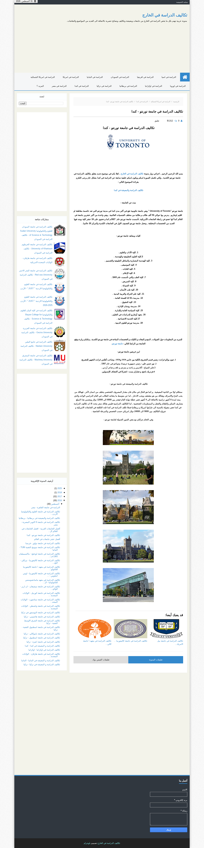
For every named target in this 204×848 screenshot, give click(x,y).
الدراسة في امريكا (71, 77)
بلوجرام (87, 843)
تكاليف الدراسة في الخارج (164, 15)
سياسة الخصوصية (182, 2)
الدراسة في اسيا (169, 77)
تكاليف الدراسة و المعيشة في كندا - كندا (42, 646)
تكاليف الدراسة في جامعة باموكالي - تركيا (42, 633)
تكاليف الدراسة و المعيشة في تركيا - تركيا (42, 664)
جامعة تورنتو (117, 343)
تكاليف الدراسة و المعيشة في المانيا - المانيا (40, 660)
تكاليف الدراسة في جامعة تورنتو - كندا (43, 535)
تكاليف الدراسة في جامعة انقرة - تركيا (43, 642)
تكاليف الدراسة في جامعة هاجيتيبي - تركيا (42, 616)
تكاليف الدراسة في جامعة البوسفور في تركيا (40, 612)
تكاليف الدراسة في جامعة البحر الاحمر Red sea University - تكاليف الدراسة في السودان (35, 274)
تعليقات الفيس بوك (100, 659)
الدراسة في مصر (59, 86)
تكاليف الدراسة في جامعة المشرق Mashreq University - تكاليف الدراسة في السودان (35, 359)
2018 (59, 492)
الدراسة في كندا (82, 86)
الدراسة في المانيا (95, 77)
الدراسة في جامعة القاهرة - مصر (45, 507)
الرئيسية (176, 101)
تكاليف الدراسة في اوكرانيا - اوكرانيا (44, 650)
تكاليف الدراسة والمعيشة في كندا (128, 190)
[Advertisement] (76, 46)
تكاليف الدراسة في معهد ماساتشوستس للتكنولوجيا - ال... (42, 581)
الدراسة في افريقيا (145, 77)
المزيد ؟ (40, 86)
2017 (59, 496)
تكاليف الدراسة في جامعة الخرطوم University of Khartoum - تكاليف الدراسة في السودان (37, 248)
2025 (59, 488)
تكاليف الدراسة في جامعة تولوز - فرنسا (43, 543)
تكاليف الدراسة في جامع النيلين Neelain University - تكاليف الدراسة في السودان (36, 346)
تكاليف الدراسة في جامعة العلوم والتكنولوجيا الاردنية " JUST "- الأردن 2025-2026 (36, 301)
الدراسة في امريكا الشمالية (43, 77)
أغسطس (55, 504)
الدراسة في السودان (120, 77)
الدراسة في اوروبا (178, 86)
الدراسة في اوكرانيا (153, 86)
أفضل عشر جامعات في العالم (47, 539)
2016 (59, 500)
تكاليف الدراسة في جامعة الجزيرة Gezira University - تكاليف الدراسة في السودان (36, 332)
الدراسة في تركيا (104, 86)
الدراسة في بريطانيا (128, 86)
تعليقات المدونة (156, 659)
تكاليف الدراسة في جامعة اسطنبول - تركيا (41, 637)
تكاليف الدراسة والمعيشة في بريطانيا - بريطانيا (39, 518)
